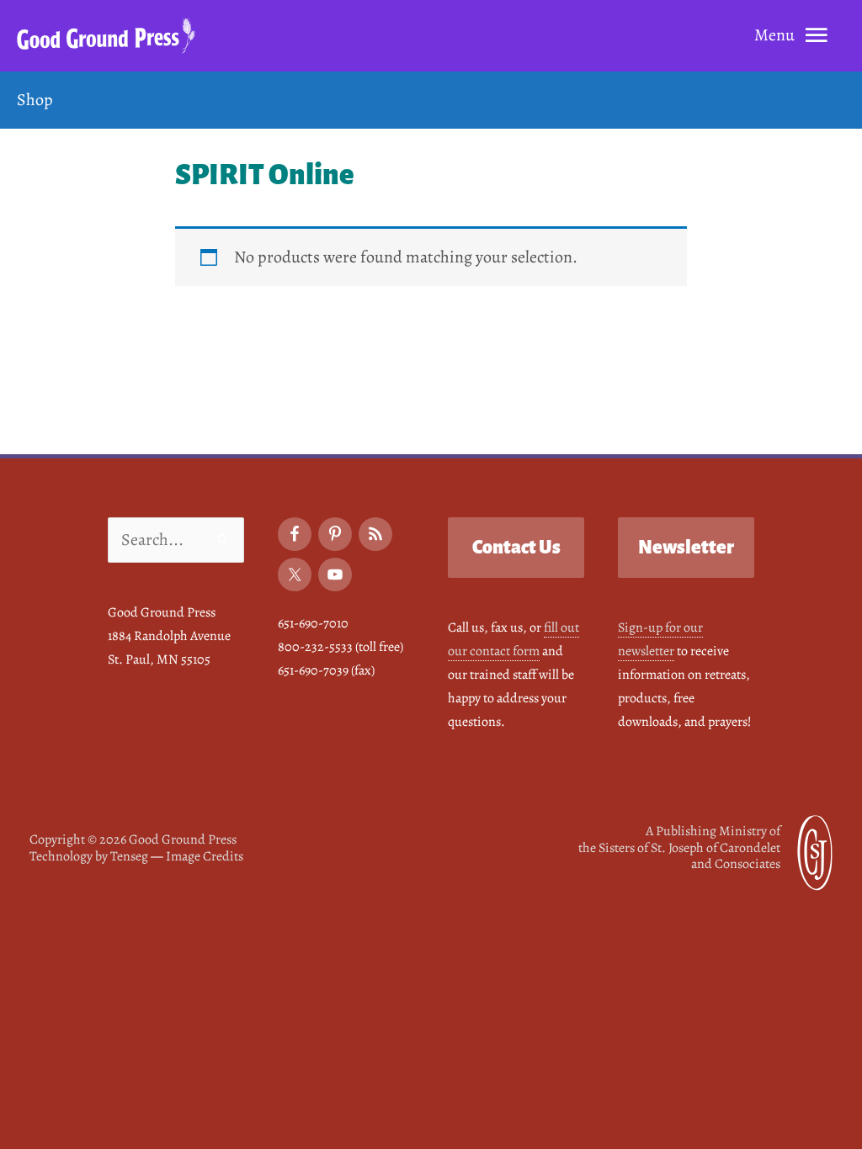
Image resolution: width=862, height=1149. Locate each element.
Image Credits (204, 856)
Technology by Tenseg (88, 856)
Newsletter (686, 547)
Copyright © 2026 (133, 839)
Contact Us (516, 547)
